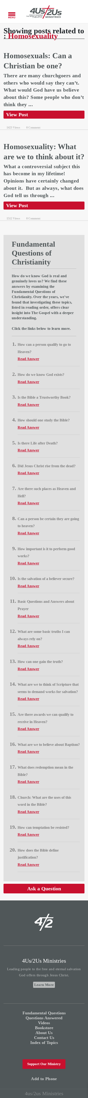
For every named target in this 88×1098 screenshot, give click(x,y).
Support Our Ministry (44, 1064)
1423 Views (13, 127)
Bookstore (44, 1027)
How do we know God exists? (41, 375)
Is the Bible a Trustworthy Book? (44, 397)
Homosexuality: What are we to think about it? (44, 151)
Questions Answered (44, 1018)
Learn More (44, 985)
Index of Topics (44, 1042)
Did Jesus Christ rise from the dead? (47, 466)
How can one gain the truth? (40, 662)
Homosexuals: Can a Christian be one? (38, 60)
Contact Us (44, 1037)
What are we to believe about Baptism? (49, 745)
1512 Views (13, 218)
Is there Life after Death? (38, 443)
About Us (44, 1032)
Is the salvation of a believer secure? (46, 579)
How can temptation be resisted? (43, 827)
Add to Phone (44, 1078)
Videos (44, 1022)
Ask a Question (44, 889)
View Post (17, 114)
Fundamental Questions (44, 1013)
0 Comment (33, 127)
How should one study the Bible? (44, 420)
